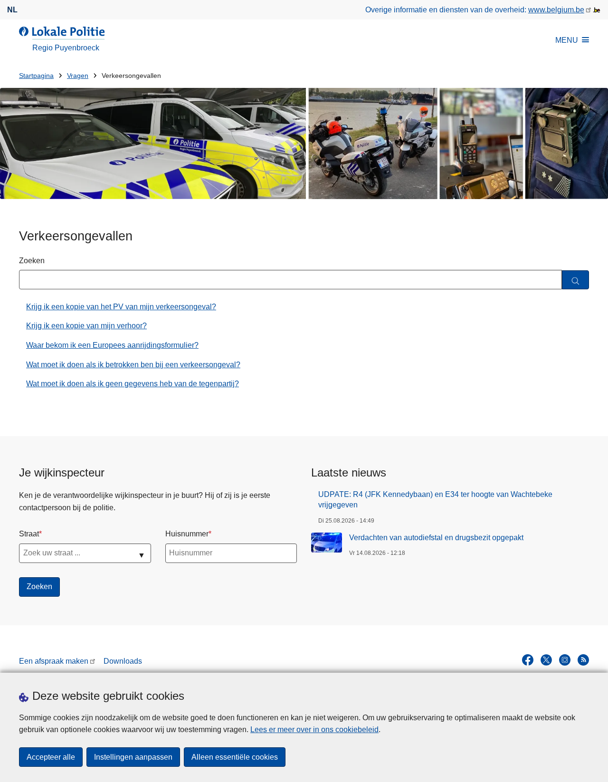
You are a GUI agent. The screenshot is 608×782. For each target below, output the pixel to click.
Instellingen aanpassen (133, 757)
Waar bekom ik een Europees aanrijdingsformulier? (112, 345)
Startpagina (36, 75)
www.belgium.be (556, 10)
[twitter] (546, 660)
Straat (29, 534)
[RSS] (583, 660)
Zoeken (32, 261)
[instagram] (564, 660)
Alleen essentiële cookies (234, 757)
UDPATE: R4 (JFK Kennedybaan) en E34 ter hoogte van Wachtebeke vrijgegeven (435, 499)
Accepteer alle (51, 757)
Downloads (123, 661)
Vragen (77, 75)
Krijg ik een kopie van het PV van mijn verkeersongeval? (121, 307)
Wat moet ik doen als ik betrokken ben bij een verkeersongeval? (133, 365)
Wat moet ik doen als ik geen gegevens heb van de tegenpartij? (132, 384)
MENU (566, 40)
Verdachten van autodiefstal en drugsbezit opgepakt (436, 538)
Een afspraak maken (53, 661)
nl (12, 10)
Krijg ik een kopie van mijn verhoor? (86, 326)
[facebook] (527, 660)
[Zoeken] (575, 280)
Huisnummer (187, 534)
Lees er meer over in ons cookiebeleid (314, 729)
